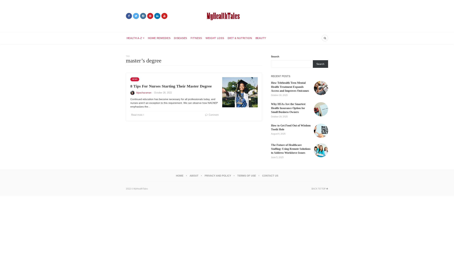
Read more (136, 115)
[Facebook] (129, 16)
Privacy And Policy (218, 175)
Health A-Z (134, 38)
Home (179, 175)
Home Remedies (159, 38)
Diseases (180, 38)
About (194, 175)
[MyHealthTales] (227, 16)
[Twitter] (136, 16)
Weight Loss (215, 38)
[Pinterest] (150, 16)
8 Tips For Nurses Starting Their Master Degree (171, 86)
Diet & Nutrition (240, 38)
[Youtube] (164, 16)
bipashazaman (143, 92)
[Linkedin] (157, 16)
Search (275, 56)
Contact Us (270, 175)
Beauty (261, 38)
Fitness (196, 38)
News (134, 79)
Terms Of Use (246, 175)
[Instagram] (143, 16)
